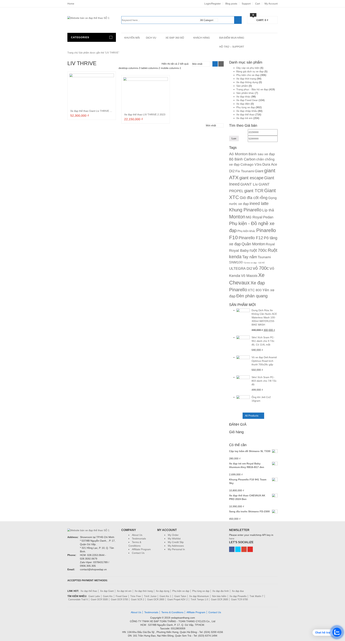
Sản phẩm (242, 85)
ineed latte (259, 203)
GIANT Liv (249, 184)
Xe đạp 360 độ (174, 37)
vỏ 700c (261, 268)
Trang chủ (72, 52)
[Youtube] (250, 549)
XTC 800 (255, 290)
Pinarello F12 (251, 237)
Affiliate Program (141, 549)
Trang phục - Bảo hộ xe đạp (252, 89)
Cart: (260, 20)
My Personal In (176, 549)
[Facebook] (232, 549)
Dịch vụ (151, 37)
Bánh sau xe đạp (262, 154)
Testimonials (139, 538)
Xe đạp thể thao (245, 114)
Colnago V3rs (251, 164)
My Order (173, 535)
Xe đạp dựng (162, 591)
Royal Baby (239, 250)
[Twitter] (238, 549)
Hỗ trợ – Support (231, 46)
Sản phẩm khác (245, 93)
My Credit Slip (176, 542)
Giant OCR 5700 (119, 599)
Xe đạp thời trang (246, 78)
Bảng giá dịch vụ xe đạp (250, 71)
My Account (271, 3)
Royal (270, 244)
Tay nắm (249, 257)
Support (246, 3)
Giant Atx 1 (165, 596)
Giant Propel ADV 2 (177, 599)
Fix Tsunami (244, 171)
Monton (237, 216)
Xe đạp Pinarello (238, 596)
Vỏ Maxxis (249, 276)
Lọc (234, 138)
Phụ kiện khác (246, 231)
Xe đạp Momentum (199, 596)
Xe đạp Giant (107, 591)
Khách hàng (201, 37)
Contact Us (138, 552)
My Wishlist (174, 538)
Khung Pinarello (245, 209)
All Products (251, 415)
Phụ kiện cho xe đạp (247, 75)
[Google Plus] (244, 549)
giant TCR (253, 190)
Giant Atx (108, 596)
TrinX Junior (150, 596)
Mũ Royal (254, 217)
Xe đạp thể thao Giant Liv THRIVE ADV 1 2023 (96, 110)
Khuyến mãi (132, 37)
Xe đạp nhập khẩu (246, 110)
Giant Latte (94, 596)
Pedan (268, 217)
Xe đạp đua (238, 591)
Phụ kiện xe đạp (180, 591)
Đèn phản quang (252, 296)
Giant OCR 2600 (219, 599)
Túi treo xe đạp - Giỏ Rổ (253, 263)
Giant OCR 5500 (99, 599)
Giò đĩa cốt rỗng (253, 198)
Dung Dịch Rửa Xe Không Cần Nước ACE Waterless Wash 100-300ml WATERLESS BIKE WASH (264, 317)
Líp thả (268, 210)
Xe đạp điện (243, 103)
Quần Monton (253, 244)
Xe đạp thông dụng (247, 82)
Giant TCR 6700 (239, 599)
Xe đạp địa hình (220, 591)
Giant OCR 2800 (155, 599)
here (231, 538)
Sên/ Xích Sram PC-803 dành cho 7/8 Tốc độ (264, 381)
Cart (257, 3)
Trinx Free (135, 596)
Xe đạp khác (243, 96)
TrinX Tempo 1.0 (199, 599)
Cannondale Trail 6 (78, 599)
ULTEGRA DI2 (240, 268)
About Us (137, 535)
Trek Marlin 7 (256, 596)
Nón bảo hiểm (219, 596)
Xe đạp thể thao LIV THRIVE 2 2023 (144, 114)
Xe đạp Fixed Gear (247, 100)
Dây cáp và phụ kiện (247, 67)
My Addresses (176, 545)
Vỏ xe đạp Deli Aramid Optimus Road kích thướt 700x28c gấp (264, 361)
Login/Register (212, 3)
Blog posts (231, 3)
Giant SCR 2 (137, 599)
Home (70, 3)
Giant (259, 171)
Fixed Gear (121, 596)
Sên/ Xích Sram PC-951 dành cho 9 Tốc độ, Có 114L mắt (263, 341)
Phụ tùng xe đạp (245, 107)
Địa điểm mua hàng (231, 37)
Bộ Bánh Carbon (242, 159)
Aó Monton (238, 154)
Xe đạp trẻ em (244, 118)
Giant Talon (180, 596)
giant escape (251, 177)
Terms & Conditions (172, 612)
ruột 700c (258, 250)
